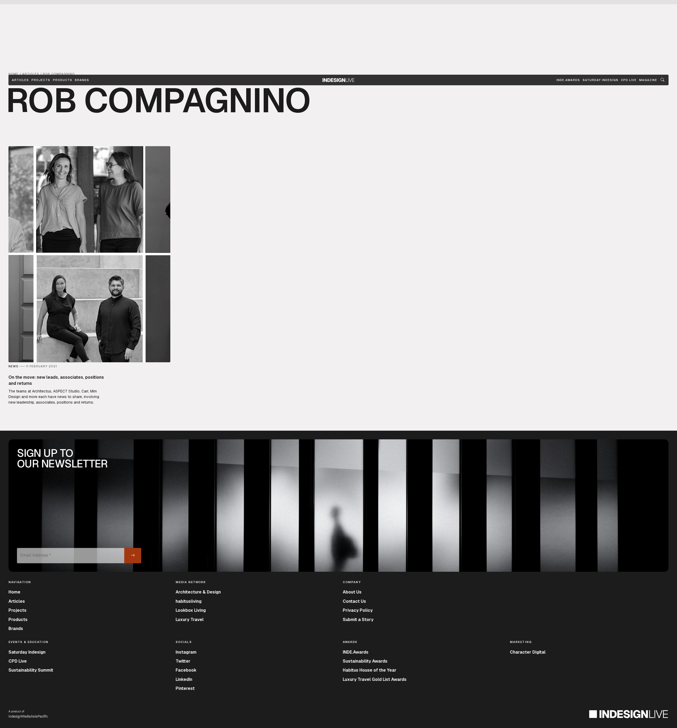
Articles (20, 80)
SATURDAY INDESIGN (600, 80)
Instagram (186, 652)
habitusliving (189, 601)
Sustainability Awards (365, 661)
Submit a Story (358, 619)
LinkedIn (184, 679)
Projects (40, 80)
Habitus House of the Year (369, 670)
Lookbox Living (191, 610)
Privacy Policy (358, 610)
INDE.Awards (355, 652)
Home (14, 592)
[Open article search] (662, 80)
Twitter (183, 661)
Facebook (186, 670)
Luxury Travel (190, 619)
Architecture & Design (198, 592)
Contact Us (354, 601)
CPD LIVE (629, 80)
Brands (82, 80)
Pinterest (185, 688)
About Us (352, 592)
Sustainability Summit (30, 670)
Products (62, 80)
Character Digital (528, 652)
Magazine (648, 80)
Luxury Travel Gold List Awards (374, 679)
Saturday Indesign (26, 652)
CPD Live (17, 661)
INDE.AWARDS (568, 80)
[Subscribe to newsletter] (132, 555)
